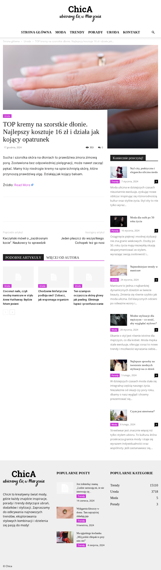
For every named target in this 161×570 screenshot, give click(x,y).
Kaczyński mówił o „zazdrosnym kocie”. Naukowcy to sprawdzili (25, 240)
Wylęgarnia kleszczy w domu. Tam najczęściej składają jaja (88, 512)
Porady (95, 32)
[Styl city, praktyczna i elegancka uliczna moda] (118, 172)
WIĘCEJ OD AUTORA (62, 257)
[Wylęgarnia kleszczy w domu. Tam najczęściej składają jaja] (65, 513)
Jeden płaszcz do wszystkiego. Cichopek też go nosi (82, 240)
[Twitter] (17, 213)
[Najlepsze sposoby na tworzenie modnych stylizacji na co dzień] (118, 365)
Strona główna (36, 32)
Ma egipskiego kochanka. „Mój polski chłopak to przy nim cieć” (90, 537)
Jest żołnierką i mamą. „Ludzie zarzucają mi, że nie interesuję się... (90, 488)
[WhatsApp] (36, 213)
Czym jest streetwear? (142, 411)
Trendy (77, 32)
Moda (60, 32)
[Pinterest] (26, 213)
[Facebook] (7, 213)
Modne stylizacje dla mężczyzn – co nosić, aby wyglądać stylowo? (143, 319)
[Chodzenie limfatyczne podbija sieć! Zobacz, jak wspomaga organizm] (53, 277)
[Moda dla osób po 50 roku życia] (118, 221)
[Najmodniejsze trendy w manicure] (118, 270)
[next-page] (12, 312)
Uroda (113, 32)
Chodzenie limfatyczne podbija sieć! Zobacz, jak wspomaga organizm (53, 295)
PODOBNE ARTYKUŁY (23, 257)
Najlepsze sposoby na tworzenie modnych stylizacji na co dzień (142, 365)
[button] (153, 32)
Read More (22, 185)
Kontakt (131, 32)
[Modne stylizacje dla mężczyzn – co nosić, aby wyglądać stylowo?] (118, 320)
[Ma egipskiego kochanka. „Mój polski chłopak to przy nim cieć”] (65, 537)
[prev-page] (5, 312)
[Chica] (80, 14)
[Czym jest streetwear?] (118, 415)
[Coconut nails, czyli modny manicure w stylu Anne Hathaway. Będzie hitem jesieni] (18, 277)
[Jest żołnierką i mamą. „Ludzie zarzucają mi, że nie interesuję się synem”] (65, 488)
